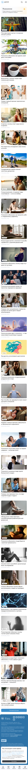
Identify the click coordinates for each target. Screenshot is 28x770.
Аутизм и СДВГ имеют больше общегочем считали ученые (13, 704)
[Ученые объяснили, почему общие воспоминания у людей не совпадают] (14, 577)
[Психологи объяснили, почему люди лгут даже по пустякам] (14, 254)
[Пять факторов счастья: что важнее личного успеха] (14, 24)
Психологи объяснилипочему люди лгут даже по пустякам (13, 264)
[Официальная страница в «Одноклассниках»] (19, 717)
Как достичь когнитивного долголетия (13, 356)
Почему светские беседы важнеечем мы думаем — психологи (13, 681)
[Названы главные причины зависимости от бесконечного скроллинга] (14, 413)
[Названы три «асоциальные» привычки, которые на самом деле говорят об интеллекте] (14, 300)
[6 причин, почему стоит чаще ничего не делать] (14, 115)
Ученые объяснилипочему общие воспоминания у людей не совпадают (12, 587)
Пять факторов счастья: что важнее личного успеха (12, 34)
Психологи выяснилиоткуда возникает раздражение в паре (13, 378)
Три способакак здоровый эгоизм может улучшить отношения (14, 400)
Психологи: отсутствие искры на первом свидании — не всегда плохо (13, 449)
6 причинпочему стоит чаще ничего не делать (12, 124)
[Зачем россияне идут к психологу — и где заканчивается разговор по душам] (14, 324)
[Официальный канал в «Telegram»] (21, 717)
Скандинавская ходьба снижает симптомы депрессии (11, 170)
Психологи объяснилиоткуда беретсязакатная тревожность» (13, 542)
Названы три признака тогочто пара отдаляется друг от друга (12, 494)
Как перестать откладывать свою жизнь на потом (13, 147)
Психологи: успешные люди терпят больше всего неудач (12, 472)
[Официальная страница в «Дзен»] (23, 717)
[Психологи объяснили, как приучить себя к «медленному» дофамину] (14, 206)
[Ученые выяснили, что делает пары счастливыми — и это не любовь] (14, 183)
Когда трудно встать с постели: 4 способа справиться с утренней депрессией (14, 241)
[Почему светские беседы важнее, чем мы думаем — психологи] (14, 672)
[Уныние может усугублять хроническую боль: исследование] (14, 555)
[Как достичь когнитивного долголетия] (14, 347)
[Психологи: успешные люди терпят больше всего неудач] (14, 462)
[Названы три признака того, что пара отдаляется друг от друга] (14, 485)
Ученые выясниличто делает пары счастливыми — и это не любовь (12, 193)
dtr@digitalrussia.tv (18, 734)
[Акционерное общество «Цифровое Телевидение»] (14, 740)
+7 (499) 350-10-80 (14, 736)
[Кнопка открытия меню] (26, 2)
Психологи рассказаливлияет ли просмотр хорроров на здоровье (11, 287)
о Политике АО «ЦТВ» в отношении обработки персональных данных (13, 754)
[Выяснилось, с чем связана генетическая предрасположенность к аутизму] (14, 600)
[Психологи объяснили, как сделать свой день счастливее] (14, 47)
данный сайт (4, 756)
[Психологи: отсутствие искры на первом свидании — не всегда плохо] (14, 439)
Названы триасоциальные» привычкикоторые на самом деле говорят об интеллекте (13, 310)
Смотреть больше (14, 710)
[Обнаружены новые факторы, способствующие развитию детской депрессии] (14, 508)
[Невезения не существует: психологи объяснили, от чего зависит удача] (14, 649)
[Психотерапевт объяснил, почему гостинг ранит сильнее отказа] (14, 623)
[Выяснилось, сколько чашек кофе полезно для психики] (14, 69)
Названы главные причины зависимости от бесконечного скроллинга (13, 423)
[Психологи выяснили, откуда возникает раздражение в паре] (14, 368)
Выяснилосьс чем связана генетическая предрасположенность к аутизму (13, 610)
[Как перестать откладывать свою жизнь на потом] (14, 137)
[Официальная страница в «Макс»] (14, 720)
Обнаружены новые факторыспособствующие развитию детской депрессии (12, 518)
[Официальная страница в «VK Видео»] (16, 717)
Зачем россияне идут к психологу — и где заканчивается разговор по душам (14, 334)
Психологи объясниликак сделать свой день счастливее (13, 56)
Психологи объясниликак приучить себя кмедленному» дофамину (14, 215)
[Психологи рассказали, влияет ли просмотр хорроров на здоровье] (14, 277)
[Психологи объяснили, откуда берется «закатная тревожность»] (14, 532)
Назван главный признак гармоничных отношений (13, 102)
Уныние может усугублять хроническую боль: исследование (13, 564)
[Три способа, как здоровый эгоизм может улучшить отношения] (14, 391)
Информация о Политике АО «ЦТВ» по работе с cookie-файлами (13, 752)
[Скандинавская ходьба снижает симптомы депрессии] (14, 160)
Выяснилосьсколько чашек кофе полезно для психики (11, 79)
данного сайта (15, 752)
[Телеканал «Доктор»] (5, 2)
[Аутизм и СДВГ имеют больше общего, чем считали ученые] (14, 694)
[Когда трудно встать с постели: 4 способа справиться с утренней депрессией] (14, 232)
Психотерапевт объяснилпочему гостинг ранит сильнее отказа (11, 633)
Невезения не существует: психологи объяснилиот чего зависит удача (12, 658)
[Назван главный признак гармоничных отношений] (14, 92)
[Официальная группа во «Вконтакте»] (14, 717)
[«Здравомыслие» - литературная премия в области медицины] (7, 718)
